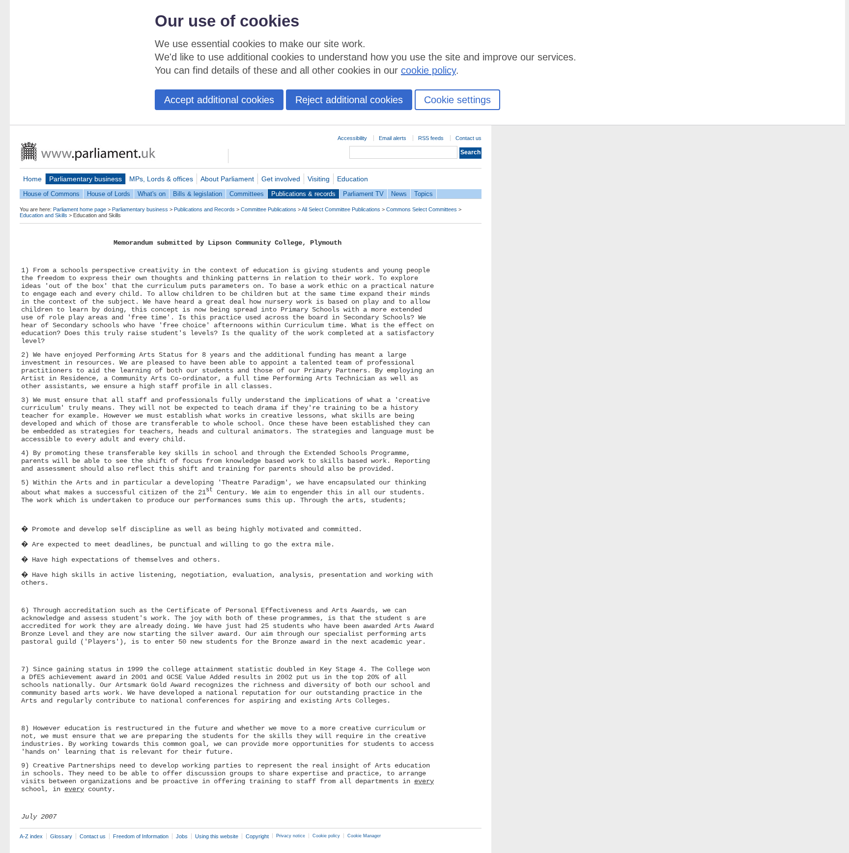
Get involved (280, 179)
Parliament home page (79, 209)
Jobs (182, 836)
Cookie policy (326, 835)
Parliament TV (363, 194)
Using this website (216, 836)
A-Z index (31, 836)
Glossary (61, 836)
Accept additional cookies (219, 99)
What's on (152, 194)
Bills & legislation (197, 194)
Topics (423, 194)
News (399, 194)
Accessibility (352, 138)
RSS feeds (431, 138)
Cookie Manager (364, 835)
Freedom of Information (141, 836)
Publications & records (303, 194)
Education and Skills (43, 215)
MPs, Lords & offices (161, 179)
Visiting (319, 179)
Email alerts (392, 138)
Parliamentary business (85, 179)
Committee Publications (268, 209)
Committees (246, 194)
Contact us (468, 138)
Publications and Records (204, 209)
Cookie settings (457, 99)
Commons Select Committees (421, 209)
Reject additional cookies (349, 99)
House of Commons (51, 194)
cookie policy (428, 70)
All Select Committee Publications (341, 209)
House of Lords (108, 194)
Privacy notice (290, 835)
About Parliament (227, 179)
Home (32, 179)
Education (352, 179)
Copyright (257, 836)
